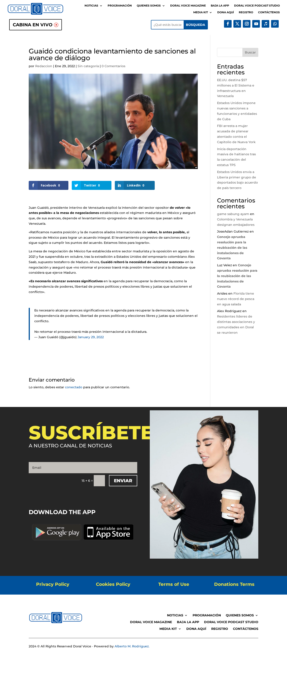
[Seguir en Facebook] (228, 24)
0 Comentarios (113, 66)
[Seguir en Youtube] (256, 24)
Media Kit (200, 12)
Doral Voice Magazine (188, 5)
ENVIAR (123, 480)
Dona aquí (225, 12)
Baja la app (220, 5)
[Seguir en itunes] (265, 24)
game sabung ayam (233, 214)
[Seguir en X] (237, 24)
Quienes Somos (149, 5)
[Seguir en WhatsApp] (275, 24)
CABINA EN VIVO (32, 24)
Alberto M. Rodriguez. (132, 646)
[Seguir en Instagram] (246, 24)
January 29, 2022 (91, 337)
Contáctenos (269, 12)
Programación (120, 5)
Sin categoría (88, 66)
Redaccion (43, 66)
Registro (246, 12)
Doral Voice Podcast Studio (257, 5)
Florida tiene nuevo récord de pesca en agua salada (235, 298)
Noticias (91, 5)
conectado (73, 387)
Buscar (250, 52)
